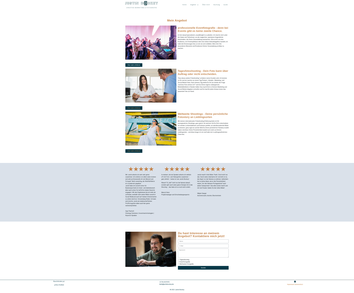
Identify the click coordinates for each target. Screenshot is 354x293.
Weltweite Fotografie (187, 264)
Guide (225, 5)
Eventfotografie (185, 262)
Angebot (193, 5)
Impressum (290, 284)
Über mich (206, 5)
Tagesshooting (184, 260)
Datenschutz (299, 284)
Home (184, 5)
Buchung (217, 5)
